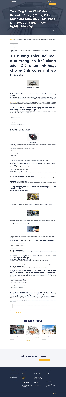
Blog (13, 39)
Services (23, 377)
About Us (23, 373)
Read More (12, 339)
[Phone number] (53, 393)
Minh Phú (11, 251)
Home (11, 39)
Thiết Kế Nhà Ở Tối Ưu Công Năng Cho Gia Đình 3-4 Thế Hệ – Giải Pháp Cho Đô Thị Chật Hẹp (32, 338)
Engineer (23, 379)
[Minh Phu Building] (13, 2)
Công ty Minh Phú (13, 102)
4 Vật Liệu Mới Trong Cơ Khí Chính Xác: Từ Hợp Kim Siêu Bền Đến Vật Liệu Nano (16, 337)
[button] (52, 4)
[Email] (55, 393)
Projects (23, 378)
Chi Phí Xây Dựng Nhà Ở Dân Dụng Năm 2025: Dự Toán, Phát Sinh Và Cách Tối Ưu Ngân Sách (48, 337)
